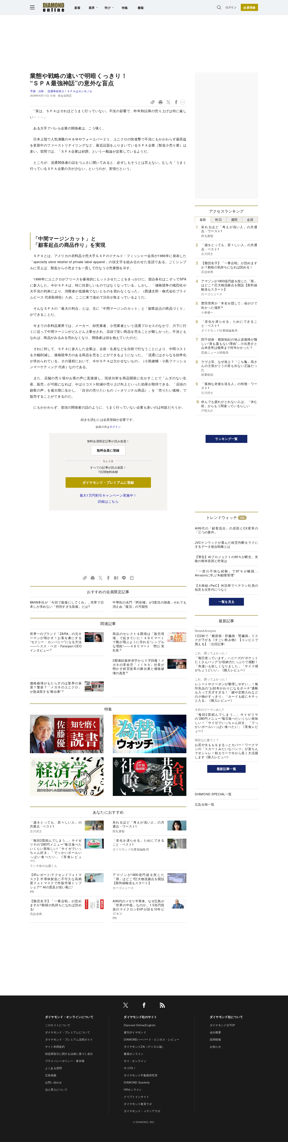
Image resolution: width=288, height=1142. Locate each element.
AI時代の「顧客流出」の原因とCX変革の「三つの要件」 (226, 530)
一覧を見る (226, 601)
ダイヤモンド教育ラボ (138, 1104)
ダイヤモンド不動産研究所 (140, 1075)
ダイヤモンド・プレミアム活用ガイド (69, 1039)
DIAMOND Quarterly (137, 1082)
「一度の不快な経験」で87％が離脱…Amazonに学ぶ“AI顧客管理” (226, 573)
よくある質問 (53, 1068)
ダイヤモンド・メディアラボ (142, 1111)
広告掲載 (50, 1075)
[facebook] (144, 1006)
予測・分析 (37, 91)
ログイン (231, 7)
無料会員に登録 (108, 450)
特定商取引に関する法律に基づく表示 (69, 1054)
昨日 (218, 219)
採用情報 (215, 1039)
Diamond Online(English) (139, 1025)
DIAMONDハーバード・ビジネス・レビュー (151, 1039)
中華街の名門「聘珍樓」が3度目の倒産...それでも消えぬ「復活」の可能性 (149, 604)
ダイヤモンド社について (226, 1017)
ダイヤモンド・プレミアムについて (67, 1032)
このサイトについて (57, 1025)
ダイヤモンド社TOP (222, 1025)
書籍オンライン (133, 1054)
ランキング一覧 (226, 438)
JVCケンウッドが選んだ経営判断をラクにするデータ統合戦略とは (226, 544)
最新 (203, 219)
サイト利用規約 (55, 1047)
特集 (125, 7)
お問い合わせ (53, 1082)
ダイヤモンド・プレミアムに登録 (108, 482)
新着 (77, 7)
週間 (234, 219)
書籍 (141, 7)
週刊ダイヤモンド (135, 1032)
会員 (250, 219)
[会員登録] (249, 7)
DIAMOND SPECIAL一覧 (213, 794)
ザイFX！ (130, 1068)
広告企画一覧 (204, 804)
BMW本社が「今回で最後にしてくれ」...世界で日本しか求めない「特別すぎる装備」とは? (67, 604)
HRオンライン (133, 1089)
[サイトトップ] (53, 7)
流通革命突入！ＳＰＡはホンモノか (69, 91)
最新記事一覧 (226, 768)
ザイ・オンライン (135, 1061)
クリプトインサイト (136, 1097)
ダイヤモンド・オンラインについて (69, 1017)
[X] (125, 1006)
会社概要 (215, 1032)
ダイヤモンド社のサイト (140, 1017)
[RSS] (162, 1006)
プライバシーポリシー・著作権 (64, 1061)
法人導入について (56, 1089)
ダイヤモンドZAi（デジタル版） (144, 1047)
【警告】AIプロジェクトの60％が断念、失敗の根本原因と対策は (226, 558)
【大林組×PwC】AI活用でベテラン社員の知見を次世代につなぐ (226, 587)
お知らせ (215, 1047)
